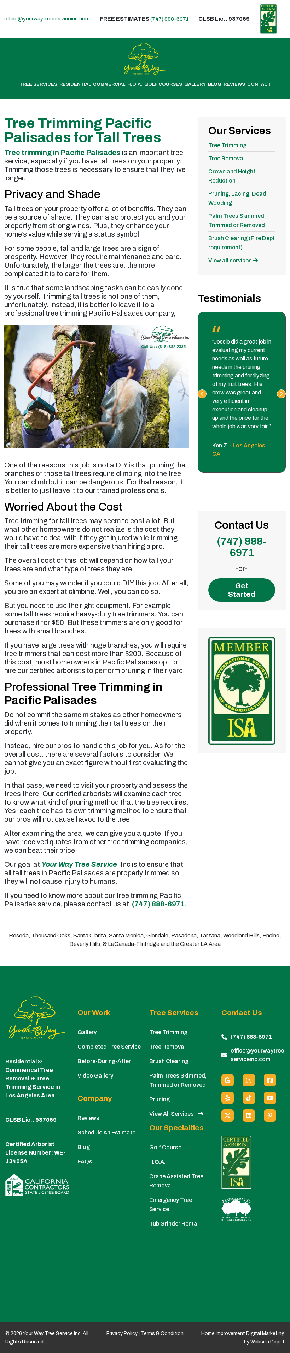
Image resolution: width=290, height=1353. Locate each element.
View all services (230, 260)
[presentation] (202, 393)
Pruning (159, 1099)
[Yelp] (227, 1098)
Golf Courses (163, 84)
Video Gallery (95, 1076)
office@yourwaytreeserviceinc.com (47, 19)
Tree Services (38, 84)
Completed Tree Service (109, 1047)
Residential (75, 84)
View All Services (172, 1114)
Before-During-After (104, 1061)
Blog (214, 84)
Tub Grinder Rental (174, 1224)
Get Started (241, 590)
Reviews (234, 84)
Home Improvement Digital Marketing (243, 1333)
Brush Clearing (168, 1061)
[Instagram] (249, 1080)
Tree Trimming (227, 145)
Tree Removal (226, 158)
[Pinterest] (270, 1115)
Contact (259, 84)
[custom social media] (249, 1098)
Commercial (109, 84)
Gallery (195, 84)
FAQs (84, 1161)
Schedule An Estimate (106, 1133)
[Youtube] (270, 1098)
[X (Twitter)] (227, 1115)
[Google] (227, 1080)
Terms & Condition (162, 1333)
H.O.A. (134, 84)
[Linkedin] (249, 1115)
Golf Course (165, 1147)
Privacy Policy (122, 1333)
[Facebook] (270, 1080)
